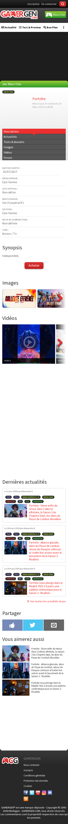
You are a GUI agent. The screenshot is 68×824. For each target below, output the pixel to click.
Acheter (34, 265)
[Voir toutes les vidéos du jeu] (60, 352)
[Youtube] (38, 792)
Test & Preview (31, 27)
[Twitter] (32, 792)
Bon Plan (52, 27)
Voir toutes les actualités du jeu (48, 601)
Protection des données (36, 780)
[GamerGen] (19, 14)
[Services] (26, 799)
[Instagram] (44, 792)
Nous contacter (31, 765)
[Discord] (50, 792)
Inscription (33, 4)
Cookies (28, 786)
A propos (28, 770)
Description (11, 131)
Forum (8, 157)
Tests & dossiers (14, 142)
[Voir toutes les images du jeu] (60, 306)
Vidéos (8, 152)
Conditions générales (34, 775)
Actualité (10, 27)
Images (8, 147)
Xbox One (8, 92)
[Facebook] (26, 792)
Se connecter (49, 4)
